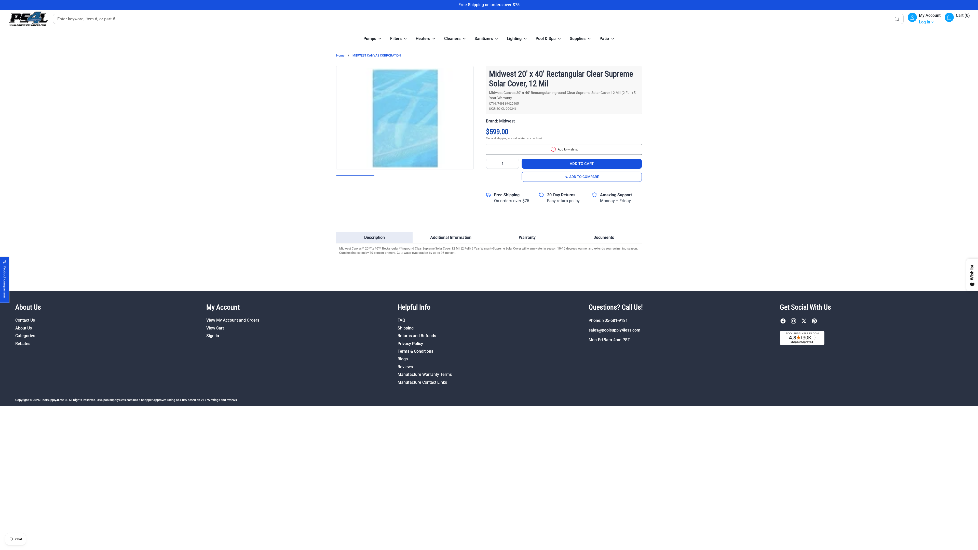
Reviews (405, 366)
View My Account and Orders (232, 320)
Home (340, 55)
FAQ (401, 320)
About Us (23, 328)
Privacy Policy (410, 343)
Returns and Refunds (417, 335)
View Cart (215, 328)
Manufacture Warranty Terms (425, 374)
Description (374, 237)
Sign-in (212, 335)
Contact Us (25, 320)
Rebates (22, 343)
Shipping (406, 328)
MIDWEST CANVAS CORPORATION (376, 55)
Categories (25, 335)
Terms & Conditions (415, 351)
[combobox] (471, 19)
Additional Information (450, 237)
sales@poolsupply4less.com (614, 330)
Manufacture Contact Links (422, 382)
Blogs (403, 359)
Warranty (527, 237)
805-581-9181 (615, 320)
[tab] (374, 237)
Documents (603, 237)
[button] (957, 19)
